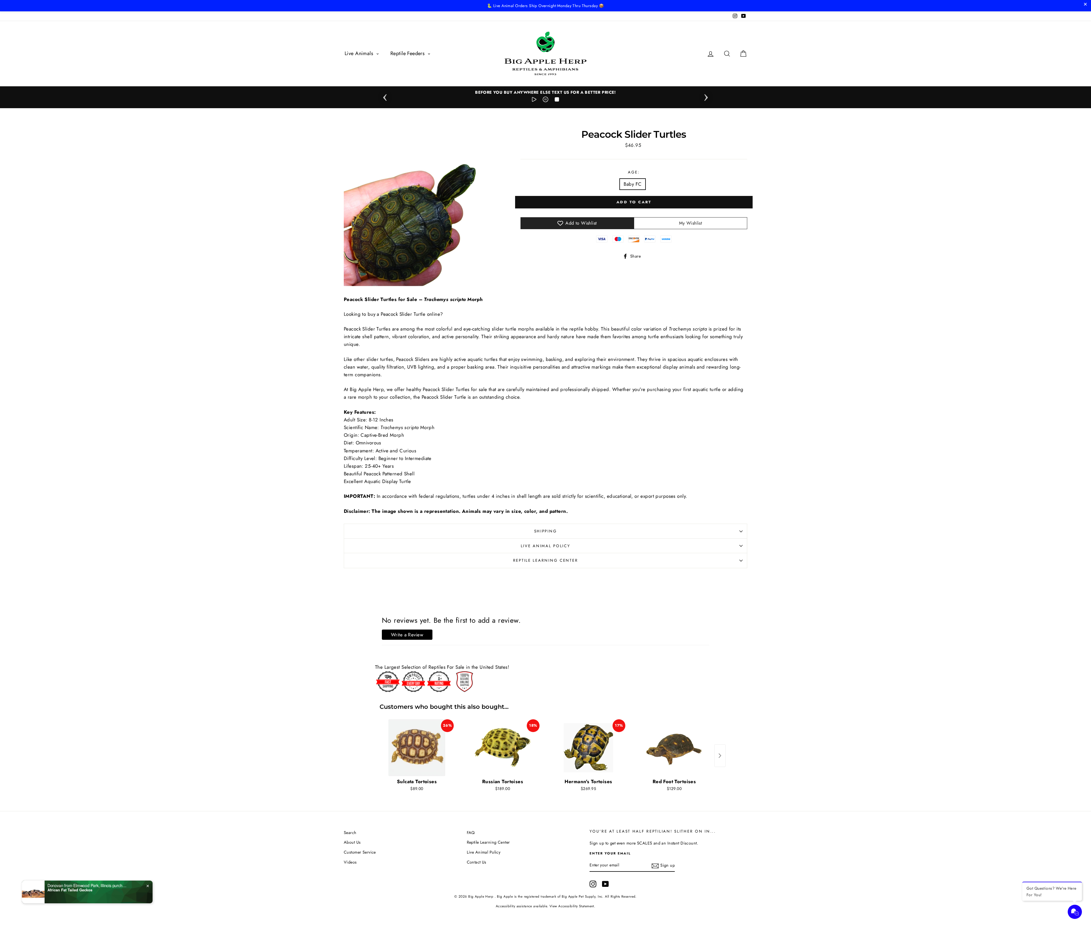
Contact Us (476, 862)
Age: (634, 172)
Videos (350, 862)
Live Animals (360, 53)
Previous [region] (385, 95)
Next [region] (706, 95)
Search (350, 832)
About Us (352, 842)
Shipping (545, 531)
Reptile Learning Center (545, 560)
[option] (545, 92)
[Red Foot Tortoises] (674, 747)
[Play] (534, 100)
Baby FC (633, 184)
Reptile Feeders (408, 53)
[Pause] (545, 100)
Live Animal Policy (546, 546)
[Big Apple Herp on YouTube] (605, 883)
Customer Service (360, 852)
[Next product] (720, 755)
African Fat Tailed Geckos (69, 890)
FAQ (471, 832)
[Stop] (557, 100)
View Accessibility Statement (571, 906)
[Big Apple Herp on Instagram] (593, 883)
